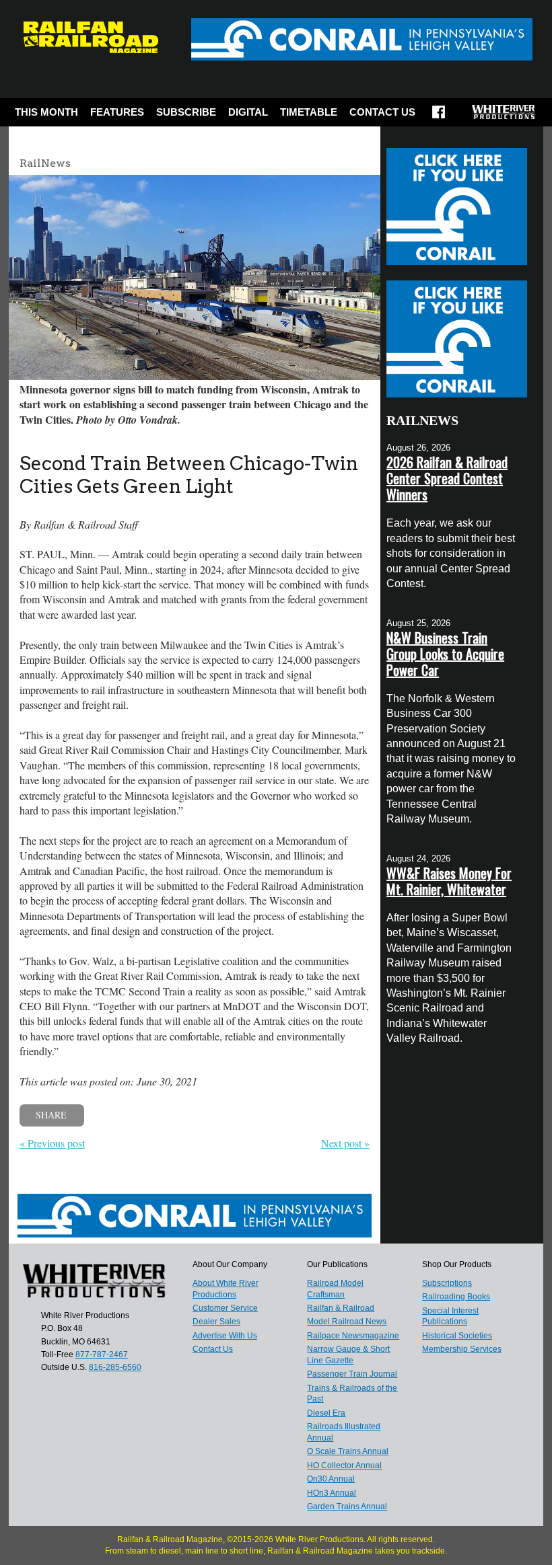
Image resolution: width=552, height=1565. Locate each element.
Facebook (438, 116)
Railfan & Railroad (340, 1308)
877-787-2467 (101, 1354)
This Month (46, 112)
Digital (248, 112)
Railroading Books (456, 1296)
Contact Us (382, 112)
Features (117, 112)
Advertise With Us (225, 1335)
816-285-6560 (115, 1367)
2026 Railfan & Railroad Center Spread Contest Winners (447, 478)
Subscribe (186, 112)
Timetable (308, 112)
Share (51, 1114)
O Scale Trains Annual (347, 1451)
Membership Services (462, 1349)
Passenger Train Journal (352, 1374)
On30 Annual (331, 1479)
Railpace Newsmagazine (353, 1335)
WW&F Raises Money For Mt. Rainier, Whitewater (449, 881)
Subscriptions (447, 1283)
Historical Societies (457, 1335)
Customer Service (225, 1308)
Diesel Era (326, 1413)
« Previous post (52, 1143)
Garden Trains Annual (347, 1506)
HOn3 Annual (331, 1493)
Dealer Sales (216, 1321)
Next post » (345, 1143)
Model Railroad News (346, 1321)
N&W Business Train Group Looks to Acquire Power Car (445, 653)
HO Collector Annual (344, 1465)
